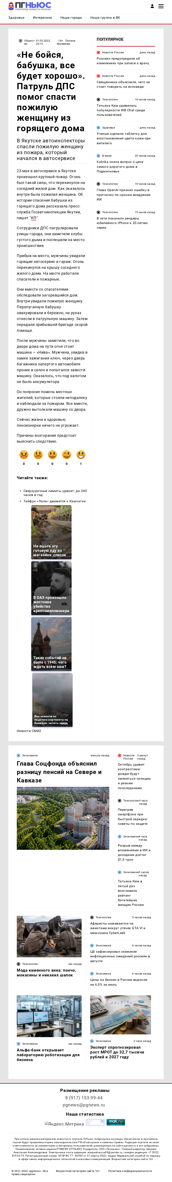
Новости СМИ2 (29, 731)
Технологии (110, 99)
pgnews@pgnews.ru (84, 1104)
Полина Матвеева (66, 42)
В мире (107, 155)
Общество (29, 42)
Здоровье (108, 127)
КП (33, 218)
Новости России (113, 52)
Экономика (30, 755)
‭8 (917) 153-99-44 (84, 1097)
